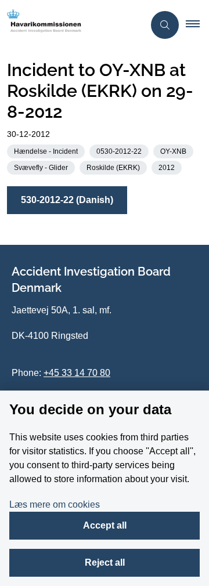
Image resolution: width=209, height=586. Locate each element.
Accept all (105, 525)
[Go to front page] (72, 25)
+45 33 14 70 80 (77, 373)
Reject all (105, 562)
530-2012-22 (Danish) (67, 200)
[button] (197, 25)
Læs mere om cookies (54, 504)
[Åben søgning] (165, 25)
